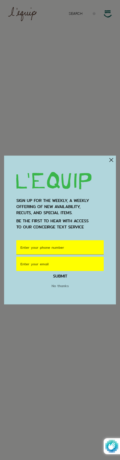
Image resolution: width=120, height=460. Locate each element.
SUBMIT (60, 276)
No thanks (60, 285)
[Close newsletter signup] (111, 160)
